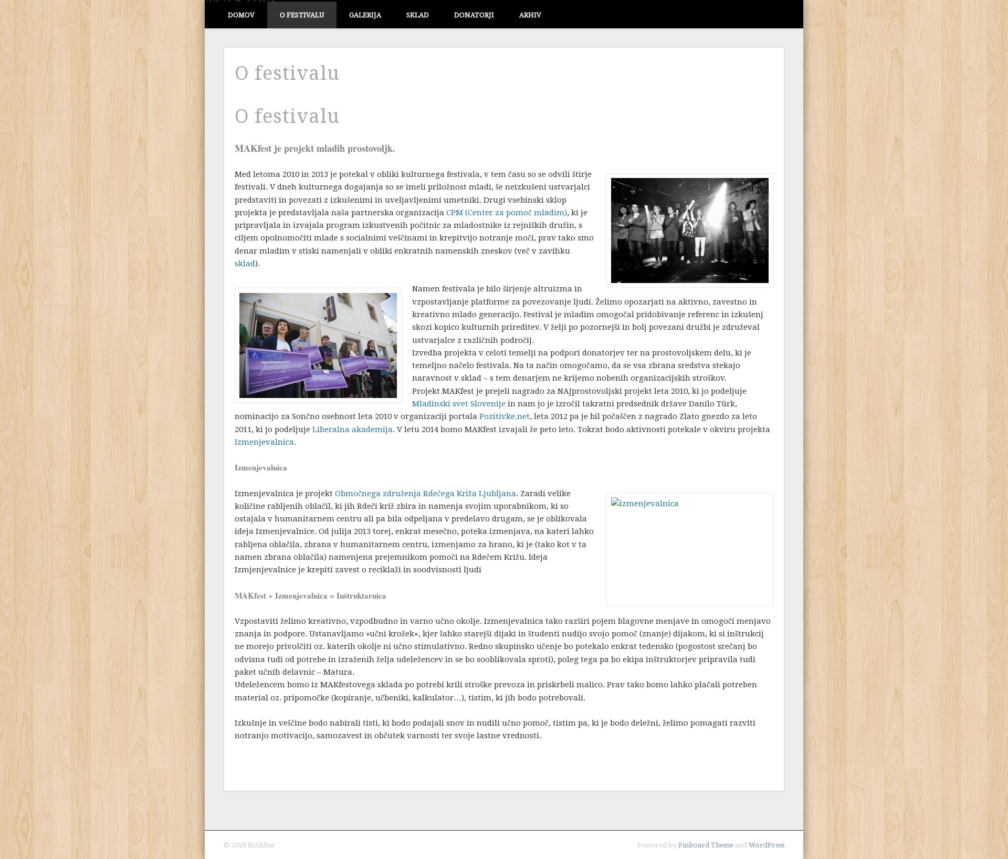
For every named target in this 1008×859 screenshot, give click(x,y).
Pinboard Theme (705, 845)
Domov (241, 15)
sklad (245, 263)
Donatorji (474, 15)
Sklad (417, 15)
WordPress (766, 845)
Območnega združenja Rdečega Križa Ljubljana (425, 493)
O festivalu (302, 15)
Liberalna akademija (352, 429)
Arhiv (530, 15)
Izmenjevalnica (264, 442)
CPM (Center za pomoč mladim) (506, 212)
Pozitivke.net (504, 416)
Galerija (365, 15)
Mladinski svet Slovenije (459, 403)
